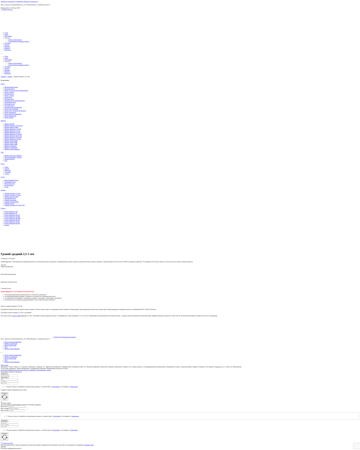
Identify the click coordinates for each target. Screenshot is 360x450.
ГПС (2, 152)
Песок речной (8, 117)
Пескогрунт (8, 97)
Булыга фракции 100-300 (12, 218)
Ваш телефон (5, 408)
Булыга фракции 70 (10, 213)
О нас (6, 33)
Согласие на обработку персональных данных (36, 370)
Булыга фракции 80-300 (12, 223)
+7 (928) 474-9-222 (6, 9)
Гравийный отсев (10, 182)
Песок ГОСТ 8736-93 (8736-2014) (15, 111)
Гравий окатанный (10, 200)
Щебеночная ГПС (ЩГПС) (13, 155)
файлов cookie (89, 445)
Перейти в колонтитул (31, 1)
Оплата (6, 45)
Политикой (55, 386)
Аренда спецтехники (15, 40)
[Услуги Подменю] (9, 38)
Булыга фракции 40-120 (12, 215)
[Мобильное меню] (1, 53)
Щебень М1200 (9, 124)
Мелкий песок (9, 94)
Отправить (5, 420)
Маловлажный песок (11, 87)
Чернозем (7, 170)
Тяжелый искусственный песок (14, 100)
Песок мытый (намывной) (12, 114)
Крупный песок (9, 104)
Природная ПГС (9, 159)
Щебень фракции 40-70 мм (13, 136)
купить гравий (16, 316)
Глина (6, 167)
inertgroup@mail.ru (70, 337)
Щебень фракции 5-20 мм (12, 139)
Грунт (2, 164)
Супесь (6, 174)
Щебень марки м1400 (11, 127)
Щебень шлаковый (10, 146)
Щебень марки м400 (10, 144)
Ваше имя (4, 406)
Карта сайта (4, 365)
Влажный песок (9, 89)
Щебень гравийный (10, 147)
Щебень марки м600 (10, 142)
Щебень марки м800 (10, 141)
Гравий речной (9, 203)
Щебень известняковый (12, 149)
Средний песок (9, 106)
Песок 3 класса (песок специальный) (16, 90)
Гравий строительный (11, 202)
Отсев (3, 177)
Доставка (7, 43)
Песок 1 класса (9, 95)
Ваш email (4, 410)
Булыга (3, 208)
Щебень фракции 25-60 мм (13, 134)
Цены (6, 34)
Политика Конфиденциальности (11, 370)
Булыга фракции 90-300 (12, 220)
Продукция (8, 36)
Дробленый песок (10, 102)
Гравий (6, 169)
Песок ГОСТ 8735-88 (11, 109)
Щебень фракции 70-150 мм (13, 125)
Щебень (3, 121)
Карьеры (7, 46)
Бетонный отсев (9, 183)
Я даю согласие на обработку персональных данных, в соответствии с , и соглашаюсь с (42, 386)
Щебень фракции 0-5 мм (12, 132)
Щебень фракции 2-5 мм (12, 130)
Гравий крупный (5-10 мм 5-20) (14, 205)
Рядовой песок (9, 99)
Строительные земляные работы (18, 41)
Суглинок (7, 172)
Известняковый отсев (11, 180)
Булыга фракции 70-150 (12, 222)
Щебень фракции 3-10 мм (12, 129)
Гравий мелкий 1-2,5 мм (12, 193)
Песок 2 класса (9, 92)
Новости (7, 48)
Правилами (74, 386)
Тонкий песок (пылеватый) (13, 107)
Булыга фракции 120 (11, 211)
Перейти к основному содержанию (12, 1)
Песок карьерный (10, 112)
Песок (3, 84)
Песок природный (10, 116)
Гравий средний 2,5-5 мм (12, 195)
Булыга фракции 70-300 (12, 216)
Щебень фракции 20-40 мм (13, 137)
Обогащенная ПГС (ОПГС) (13, 157)
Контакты (7, 50)
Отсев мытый (8, 185)
